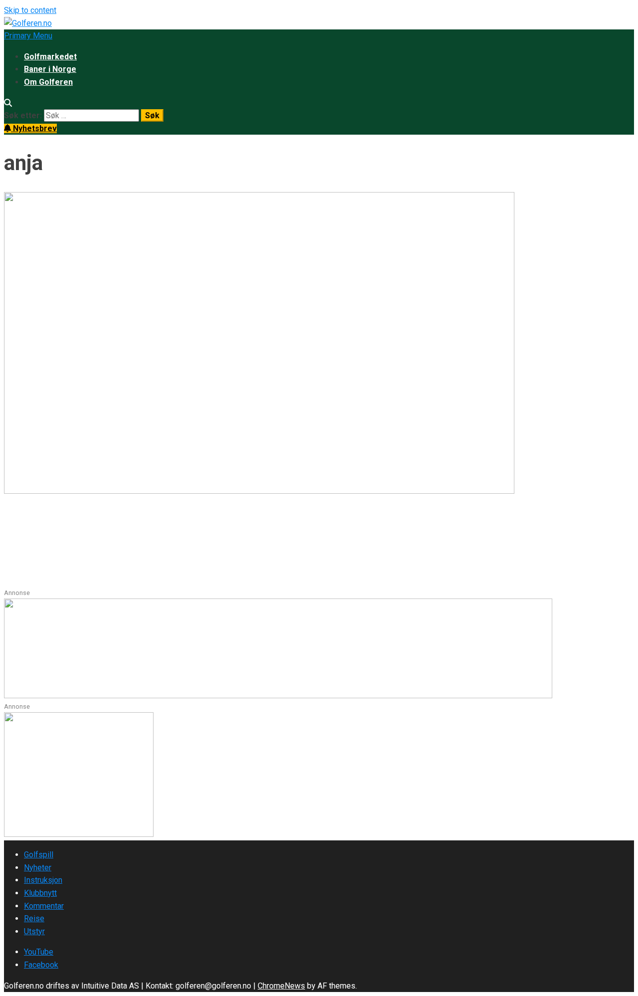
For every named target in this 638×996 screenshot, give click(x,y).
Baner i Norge (50, 69)
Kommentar (44, 906)
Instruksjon (43, 880)
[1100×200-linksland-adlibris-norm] (278, 695)
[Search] (8, 103)
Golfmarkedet (50, 56)
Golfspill (38, 854)
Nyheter (37, 867)
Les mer (19, 581)
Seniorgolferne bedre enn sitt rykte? (133, 530)
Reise (34, 918)
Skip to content (30, 10)
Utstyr (34, 931)
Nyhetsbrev (34, 128)
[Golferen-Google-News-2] (79, 834)
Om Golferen (48, 82)
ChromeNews (281, 986)
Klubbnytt (40, 893)
